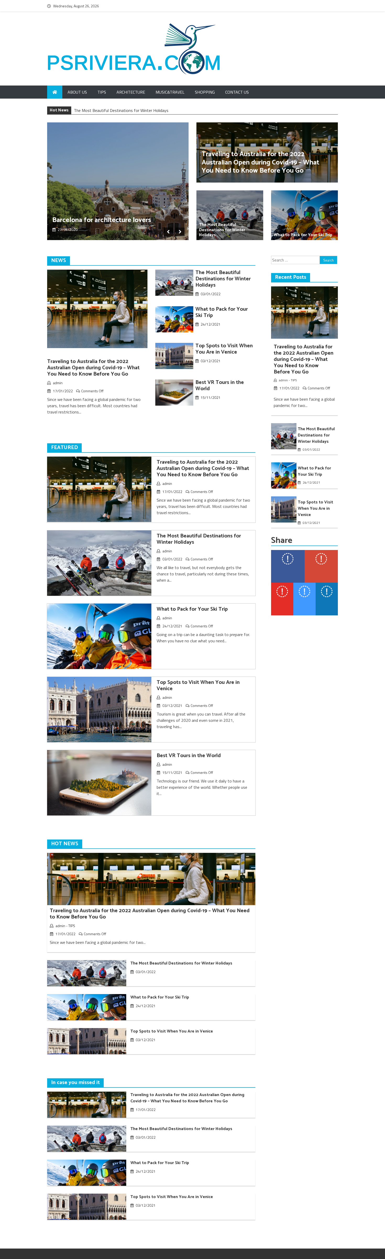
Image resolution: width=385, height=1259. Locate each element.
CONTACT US (237, 92)
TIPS (101, 92)
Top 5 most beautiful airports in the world (105, 216)
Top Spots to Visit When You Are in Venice (224, 349)
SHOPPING (205, 92)
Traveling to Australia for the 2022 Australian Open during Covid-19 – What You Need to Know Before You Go (260, 162)
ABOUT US (77, 92)
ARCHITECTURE (131, 92)
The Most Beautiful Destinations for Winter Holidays (222, 229)
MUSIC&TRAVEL (170, 92)
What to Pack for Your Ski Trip (100, 110)
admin (58, 382)
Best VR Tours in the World (219, 385)
